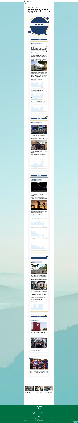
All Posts (25, 3)
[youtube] (38, 416)
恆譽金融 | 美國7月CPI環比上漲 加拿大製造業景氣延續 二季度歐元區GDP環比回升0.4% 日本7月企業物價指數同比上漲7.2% (29, 393)
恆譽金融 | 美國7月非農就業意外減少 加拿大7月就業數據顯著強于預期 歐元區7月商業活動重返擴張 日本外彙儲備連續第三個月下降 (39, 393)
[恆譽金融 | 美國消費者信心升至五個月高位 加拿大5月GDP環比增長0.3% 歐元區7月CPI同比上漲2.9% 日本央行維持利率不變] (48, 388)
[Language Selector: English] (52, 1)
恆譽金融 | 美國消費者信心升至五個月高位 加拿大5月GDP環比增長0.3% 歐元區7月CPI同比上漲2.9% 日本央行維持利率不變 (48, 393)
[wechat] (40, 416)
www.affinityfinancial (37, 418)
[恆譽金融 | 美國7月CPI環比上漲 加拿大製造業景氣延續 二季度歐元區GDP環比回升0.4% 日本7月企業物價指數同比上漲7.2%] (29, 388)
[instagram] (39, 416)
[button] (52, 3)
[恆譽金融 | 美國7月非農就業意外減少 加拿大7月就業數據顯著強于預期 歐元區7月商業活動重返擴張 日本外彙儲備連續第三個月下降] (39, 388)
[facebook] (36, 416)
